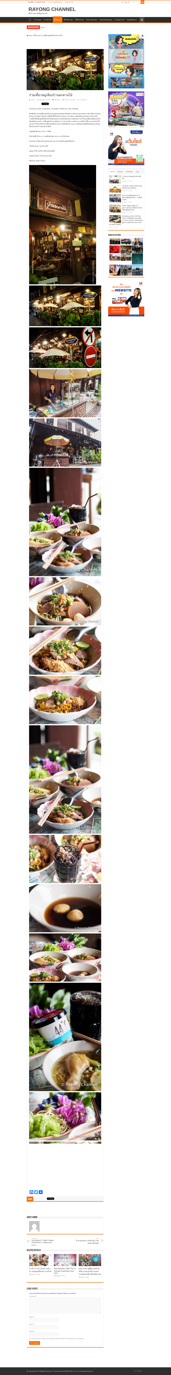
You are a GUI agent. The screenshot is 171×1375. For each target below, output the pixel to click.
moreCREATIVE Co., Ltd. (70, 1371)
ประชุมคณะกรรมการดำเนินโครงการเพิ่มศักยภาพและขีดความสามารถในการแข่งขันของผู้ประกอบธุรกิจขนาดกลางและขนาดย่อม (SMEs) (126, 220)
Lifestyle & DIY (119, 20)
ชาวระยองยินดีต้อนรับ (55, 2)
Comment (33, 1296)
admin (33, 100)
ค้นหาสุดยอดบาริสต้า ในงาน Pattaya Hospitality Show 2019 (65, 1271)
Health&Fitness (132, 20)
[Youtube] (126, 2)
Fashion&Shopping (105, 20)
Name (31, 1317)
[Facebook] (124, 2)
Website (31, 1331)
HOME (30, 19)
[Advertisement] (65, 43)
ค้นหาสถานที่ (69, 2)
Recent (112, 171)
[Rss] (122, 2)
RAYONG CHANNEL (52, 9)
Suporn (90, 1371)
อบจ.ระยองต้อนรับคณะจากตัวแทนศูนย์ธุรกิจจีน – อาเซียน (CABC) (132, 197)
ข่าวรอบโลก (48, 20)
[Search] (142, 2)
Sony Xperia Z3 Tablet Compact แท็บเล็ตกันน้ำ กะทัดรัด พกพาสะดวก (42, 1242)
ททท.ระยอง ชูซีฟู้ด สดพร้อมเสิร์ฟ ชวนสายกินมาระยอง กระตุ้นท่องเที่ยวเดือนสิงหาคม (90, 1271)
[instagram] (128, 2)
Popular (120, 171)
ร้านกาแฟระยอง (91, 20)
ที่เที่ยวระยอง (79, 20)
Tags (137, 171)
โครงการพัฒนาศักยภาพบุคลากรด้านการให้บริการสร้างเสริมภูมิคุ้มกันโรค (132, 208)
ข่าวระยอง (37, 20)
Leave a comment (70, 100)
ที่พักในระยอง (68, 20)
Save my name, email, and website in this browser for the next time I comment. (57, 1338)
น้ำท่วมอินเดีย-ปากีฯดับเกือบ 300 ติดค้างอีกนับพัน (87, 1241)
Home (30, 35)
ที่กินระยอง (57, 20)
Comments (129, 171)
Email (31, 1324)
